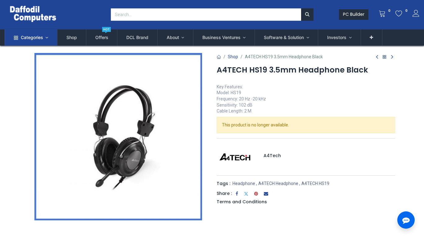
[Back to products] (384, 57)
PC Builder (353, 14)
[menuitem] (71, 37)
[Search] (307, 14)
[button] (371, 37)
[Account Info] (416, 14)
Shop (233, 56)
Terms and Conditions (242, 202)
